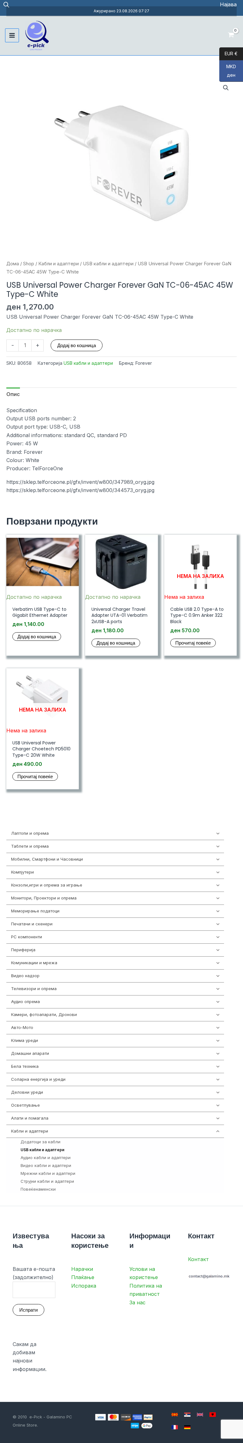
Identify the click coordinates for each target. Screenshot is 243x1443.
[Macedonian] (174, 1414)
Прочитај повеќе (193, 643)
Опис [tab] (13, 394)
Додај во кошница (76, 345)
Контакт (198, 1259)
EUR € (228, 54)
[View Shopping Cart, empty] (231, 35)
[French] (174, 1427)
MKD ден (227, 71)
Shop (28, 264)
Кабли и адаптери (58, 264)
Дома (12, 264)
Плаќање (82, 1277)
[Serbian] (187, 1414)
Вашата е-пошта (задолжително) (34, 1273)
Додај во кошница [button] (36, 636)
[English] (200, 1414)
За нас (137, 1302)
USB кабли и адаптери (108, 264)
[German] (187, 1427)
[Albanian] (212, 1414)
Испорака (83, 1286)
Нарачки (82, 1269)
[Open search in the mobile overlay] (6, 4)
